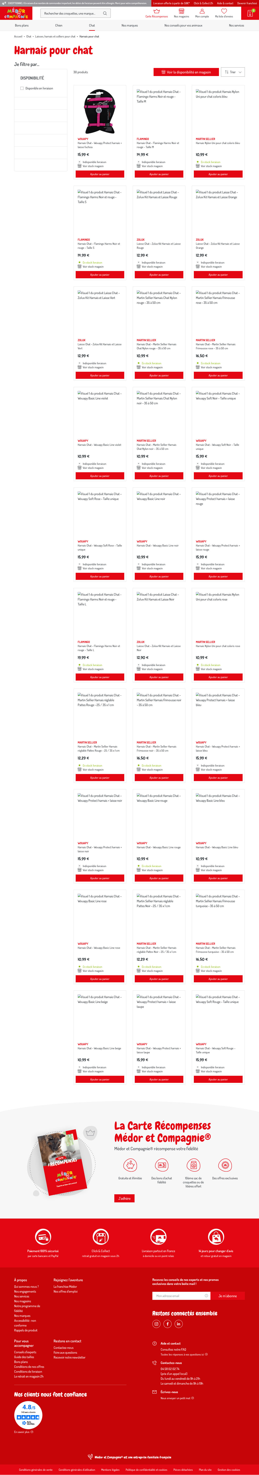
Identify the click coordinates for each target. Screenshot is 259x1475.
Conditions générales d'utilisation (77, 1469)
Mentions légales (110, 1469)
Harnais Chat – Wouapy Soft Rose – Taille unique (100, 547)
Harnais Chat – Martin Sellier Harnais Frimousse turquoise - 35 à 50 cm (216, 949)
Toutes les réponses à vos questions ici (182, 1354)
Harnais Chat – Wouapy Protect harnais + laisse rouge (218, 547)
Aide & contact (225, 3)
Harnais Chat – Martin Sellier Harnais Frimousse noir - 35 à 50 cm (156, 748)
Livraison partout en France (158, 1251)
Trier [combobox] (233, 72)
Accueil (18, 36)
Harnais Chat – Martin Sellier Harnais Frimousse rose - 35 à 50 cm (216, 346)
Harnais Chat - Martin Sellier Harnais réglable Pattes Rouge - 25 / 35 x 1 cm (99, 748)
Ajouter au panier (99, 174)
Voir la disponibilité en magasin (188, 72)
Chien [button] (58, 25)
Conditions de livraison (28, 1371)
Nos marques (130, 25)
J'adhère (124, 1198)
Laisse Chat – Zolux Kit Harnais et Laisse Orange (218, 245)
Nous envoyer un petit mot (175, 1398)
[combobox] (72, 13)
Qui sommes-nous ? (26, 1286)
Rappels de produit (25, 1330)
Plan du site (205, 1469)
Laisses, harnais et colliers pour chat (55, 36)
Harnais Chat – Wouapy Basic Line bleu (217, 847)
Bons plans (22, 25)
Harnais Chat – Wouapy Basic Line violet (99, 444)
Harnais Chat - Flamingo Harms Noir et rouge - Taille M (158, 145)
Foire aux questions (65, 1352)
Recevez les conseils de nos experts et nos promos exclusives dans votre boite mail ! (185, 1282)
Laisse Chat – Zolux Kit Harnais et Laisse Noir (159, 648)
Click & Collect (101, 1251)
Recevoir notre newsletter (69, 1357)
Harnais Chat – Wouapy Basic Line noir (158, 545)
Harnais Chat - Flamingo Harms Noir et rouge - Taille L (99, 648)
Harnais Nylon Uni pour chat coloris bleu (218, 143)
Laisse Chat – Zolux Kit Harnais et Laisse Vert (100, 346)
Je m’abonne (228, 1296)
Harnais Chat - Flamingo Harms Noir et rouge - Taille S (99, 245)
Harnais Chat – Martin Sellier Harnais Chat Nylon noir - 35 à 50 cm (156, 446)
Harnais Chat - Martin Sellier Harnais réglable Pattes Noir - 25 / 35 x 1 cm (156, 949)
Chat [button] (92, 25)
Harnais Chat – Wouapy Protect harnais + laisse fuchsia (100, 145)
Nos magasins (22, 1301)
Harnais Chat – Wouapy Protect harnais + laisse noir (100, 849)
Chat (28, 36)
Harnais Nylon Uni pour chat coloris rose (218, 646)
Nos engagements (25, 1291)
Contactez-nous (63, 1348)
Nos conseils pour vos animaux (183, 25)
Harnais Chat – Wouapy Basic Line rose (99, 947)
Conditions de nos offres (29, 1367)
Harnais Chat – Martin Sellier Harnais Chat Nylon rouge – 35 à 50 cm (156, 346)
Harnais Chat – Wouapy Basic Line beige (99, 1048)
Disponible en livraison (39, 88)
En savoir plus (22, 1432)
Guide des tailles (24, 1357)
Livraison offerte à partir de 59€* (171, 3)
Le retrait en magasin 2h (29, 1376)
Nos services (236, 25)
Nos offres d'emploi (65, 1291)
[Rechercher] (105, 13)
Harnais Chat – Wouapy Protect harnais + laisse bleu (218, 748)
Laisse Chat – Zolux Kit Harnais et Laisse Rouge (159, 245)
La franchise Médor (65, 1286)
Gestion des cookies (229, 1469)
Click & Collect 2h (203, 3)
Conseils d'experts (25, 1352)
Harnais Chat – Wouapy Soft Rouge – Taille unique (215, 1050)
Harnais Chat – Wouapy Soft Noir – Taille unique (217, 446)
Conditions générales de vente (36, 1469)
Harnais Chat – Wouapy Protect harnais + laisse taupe (159, 1050)
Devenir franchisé (247, 3)
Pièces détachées (183, 1469)
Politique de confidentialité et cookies (146, 1469)
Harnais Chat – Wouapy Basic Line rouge (159, 847)
